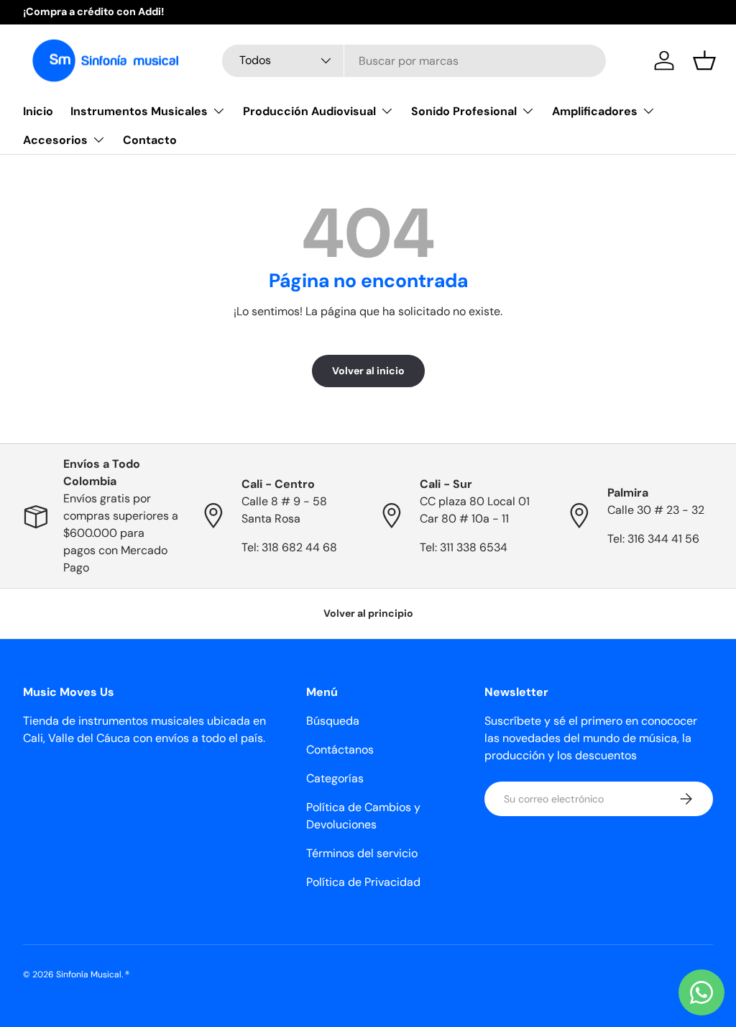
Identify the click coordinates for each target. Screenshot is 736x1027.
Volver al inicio (368, 370)
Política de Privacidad (363, 882)
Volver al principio (368, 613)
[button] (704, 60)
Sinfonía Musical (88, 974)
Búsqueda (332, 720)
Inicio (38, 111)
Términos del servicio (362, 853)
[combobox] (414, 61)
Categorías (335, 778)
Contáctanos (340, 749)
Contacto (150, 140)
